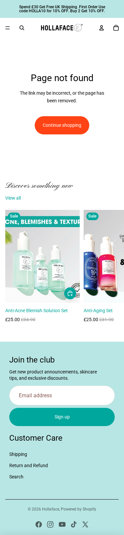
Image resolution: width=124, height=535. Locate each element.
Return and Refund (28, 465)
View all (13, 198)
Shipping (18, 454)
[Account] (101, 28)
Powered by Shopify (78, 509)
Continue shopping (62, 125)
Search (16, 476)
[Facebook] (39, 524)
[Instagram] (50, 524)
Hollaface (50, 509)
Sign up (62, 416)
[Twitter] (85, 524)
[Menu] (7, 27)
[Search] (22, 28)
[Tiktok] (74, 524)
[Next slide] (111, 270)
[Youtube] (62, 524)
